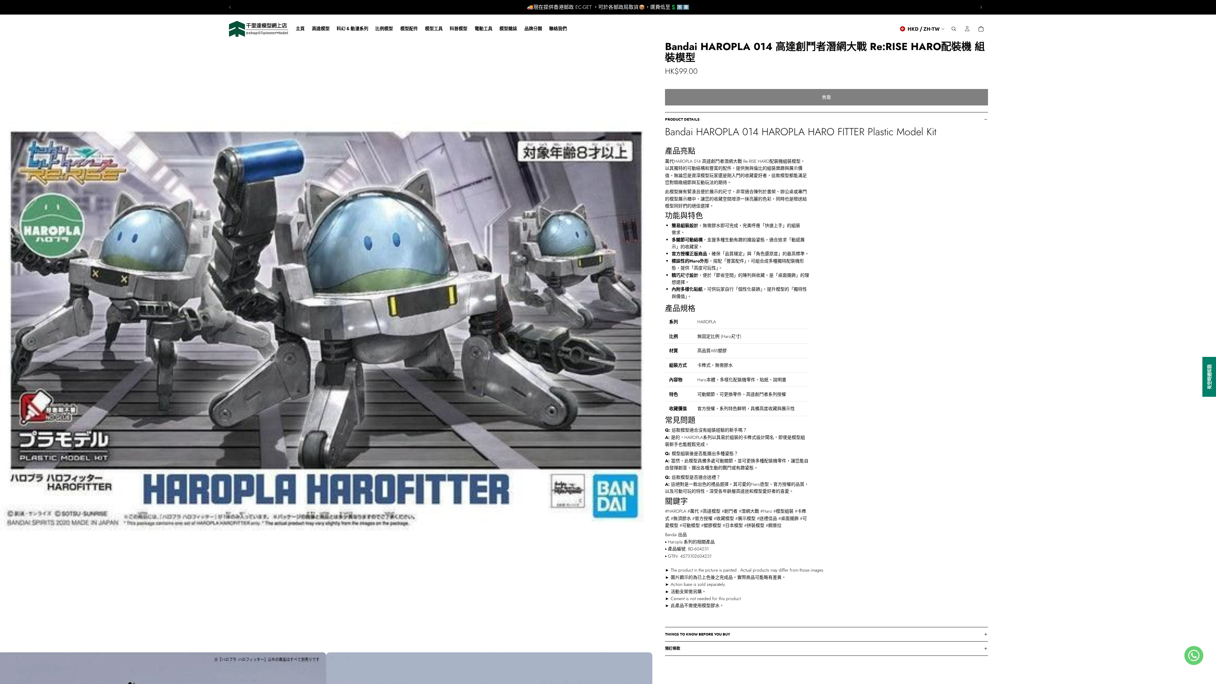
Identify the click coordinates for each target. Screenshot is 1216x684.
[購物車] (981, 29)
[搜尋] (954, 29)
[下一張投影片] (981, 7)
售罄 (826, 97)
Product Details (682, 119)
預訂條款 (672, 648)
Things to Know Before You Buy (697, 633)
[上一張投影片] (230, 7)
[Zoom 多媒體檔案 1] (326, 326)
